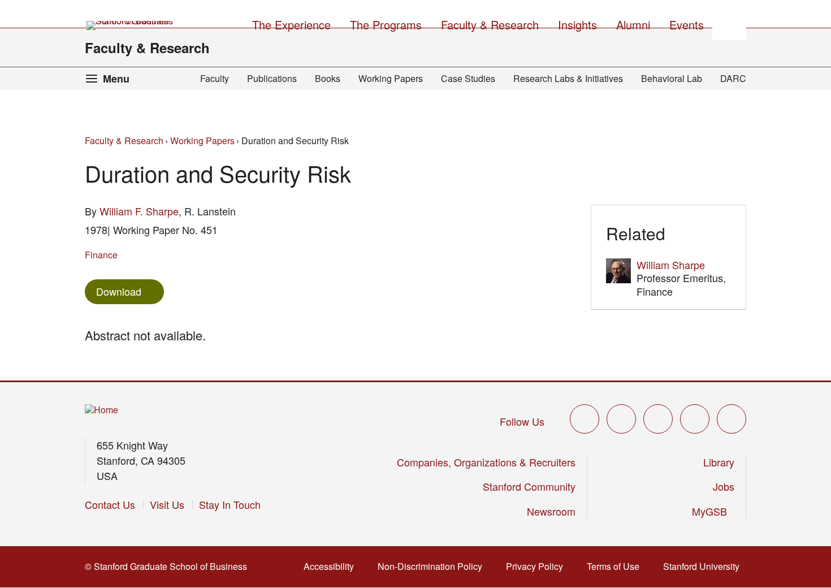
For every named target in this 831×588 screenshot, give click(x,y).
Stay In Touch (230, 504)
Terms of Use (616, 566)
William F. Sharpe (139, 211)
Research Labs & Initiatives (568, 78)
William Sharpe (671, 264)
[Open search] (729, 23)
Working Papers (390, 78)
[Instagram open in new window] (658, 419)
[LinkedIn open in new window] (731, 419)
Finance (101, 254)
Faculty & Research (147, 47)
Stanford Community (529, 486)
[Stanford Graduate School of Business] (130, 25)
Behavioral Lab (671, 78)
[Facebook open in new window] (621, 419)
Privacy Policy (538, 566)
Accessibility (332, 566)
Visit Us (167, 504)
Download (118, 291)
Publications (272, 78)
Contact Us (110, 504)
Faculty (214, 78)
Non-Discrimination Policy (433, 566)
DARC (733, 78)
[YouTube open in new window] (694, 419)
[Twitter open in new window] (584, 419)
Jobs (723, 486)
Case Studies (468, 78)
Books (327, 78)
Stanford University (704, 566)
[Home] (101, 410)
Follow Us (522, 421)
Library (718, 462)
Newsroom (551, 511)
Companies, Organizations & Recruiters (486, 462)
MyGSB (713, 511)
